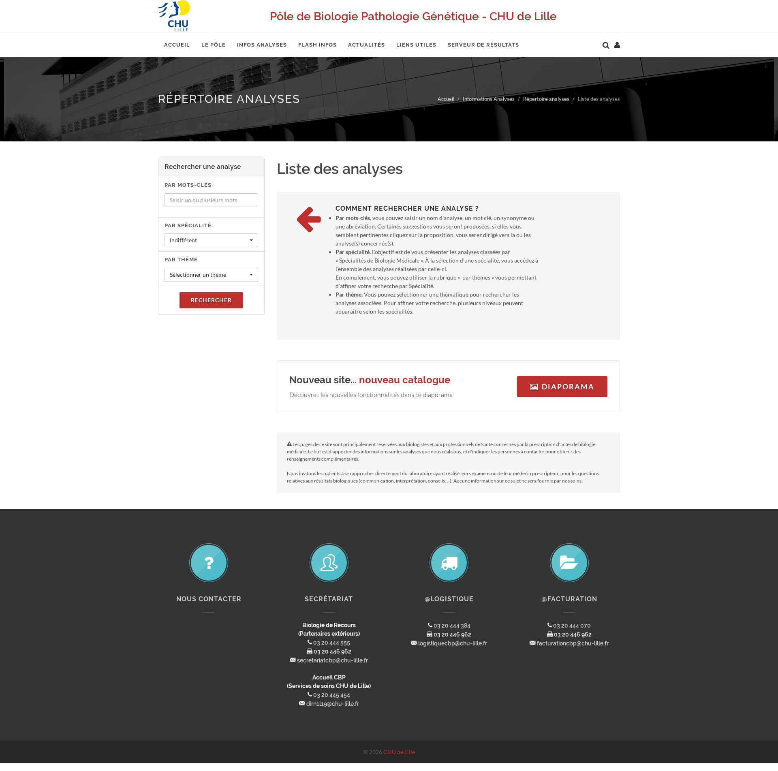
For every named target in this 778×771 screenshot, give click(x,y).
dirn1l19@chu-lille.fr (332, 704)
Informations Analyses (489, 99)
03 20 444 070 (572, 625)
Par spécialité (188, 225)
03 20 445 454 (331, 695)
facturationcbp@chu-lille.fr (573, 643)
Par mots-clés (188, 185)
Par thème (181, 259)
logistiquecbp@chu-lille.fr (452, 643)
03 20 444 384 (452, 625)
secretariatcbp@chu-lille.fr (332, 660)
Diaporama (568, 386)
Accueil (446, 99)
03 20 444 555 (331, 642)
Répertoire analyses (546, 99)
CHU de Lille (399, 751)
